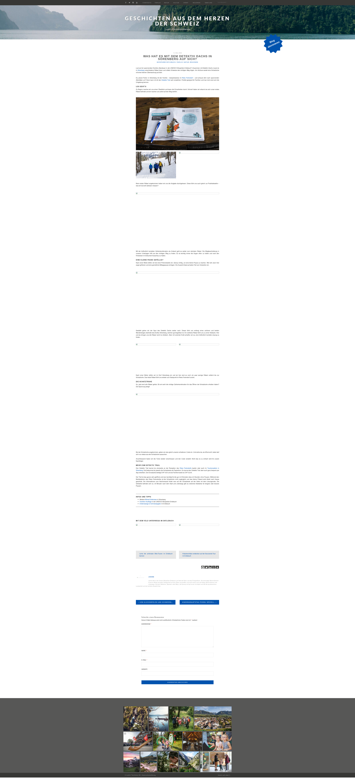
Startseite (147, 2)
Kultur (176, 2)
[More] (217, 567)
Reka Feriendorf (187, 78)
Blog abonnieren (273, 43)
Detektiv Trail (166, 80)
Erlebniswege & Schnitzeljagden (150, 504)
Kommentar (146, 624)
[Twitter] (206, 567)
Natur (166, 2)
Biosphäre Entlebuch (166, 62)
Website (144, 669)
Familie (158, 2)
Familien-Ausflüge (146, 501)
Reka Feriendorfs (185, 468)
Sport (186, 2)
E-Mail (144, 660)
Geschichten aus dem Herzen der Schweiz (177, 21)
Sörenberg (141, 70)
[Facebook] (202, 567)
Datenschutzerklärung (149, 775)
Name (143, 651)
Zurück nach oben (223, 775)
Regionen (196, 2)
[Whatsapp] (213, 567)
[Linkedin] (210, 567)
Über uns (208, 2)
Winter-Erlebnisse (151, 499)
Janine (151, 577)
